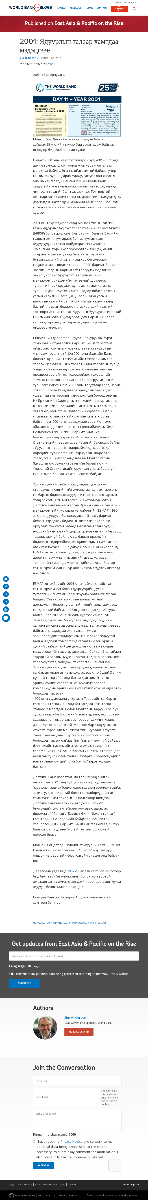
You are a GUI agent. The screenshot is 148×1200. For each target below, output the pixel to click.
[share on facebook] (6, 586)
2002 (70, 871)
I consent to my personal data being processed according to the (71, 974)
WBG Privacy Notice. (114, 974)
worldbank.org (126, 2)
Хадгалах (43, 1165)
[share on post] (6, 594)
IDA (48, 1195)
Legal (11, 1184)
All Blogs (76, 8)
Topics (89, 8)
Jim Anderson (29, 58)
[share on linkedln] (6, 602)
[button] (134, 8)
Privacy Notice (71, 1141)
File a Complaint (131, 1184)
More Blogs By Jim (79, 1031)
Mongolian (39, 63)
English (51, 63)
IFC (54, 1195)
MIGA (62, 1195)
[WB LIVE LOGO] (119, 9)
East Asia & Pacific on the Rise (89, 23)
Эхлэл (62, 8)
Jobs (62, 1184)
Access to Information (46, 1184)
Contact (102, 8)
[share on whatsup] (6, 609)
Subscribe (24, 983)
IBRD (40, 1195)
